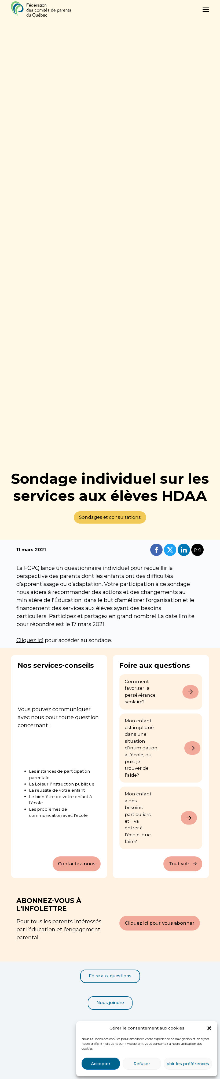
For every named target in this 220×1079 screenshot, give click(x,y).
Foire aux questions (110, 975)
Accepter (101, 1063)
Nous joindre (110, 1002)
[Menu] (206, 9)
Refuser (142, 1063)
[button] (209, 1028)
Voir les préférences (188, 1063)
